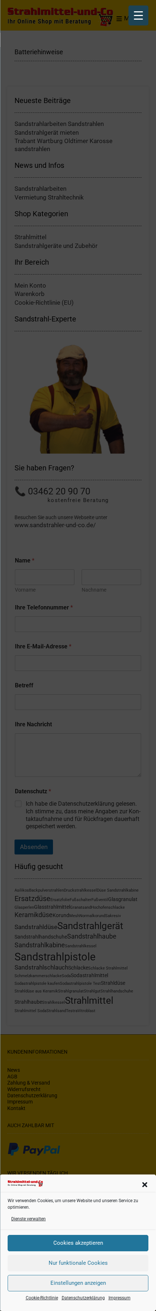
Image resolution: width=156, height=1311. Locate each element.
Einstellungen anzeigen (78, 1283)
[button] (144, 1184)
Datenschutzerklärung (83, 1297)
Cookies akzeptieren (78, 1243)
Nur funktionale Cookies (78, 1263)
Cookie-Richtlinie (42, 1297)
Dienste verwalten (28, 1218)
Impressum (119, 1297)
